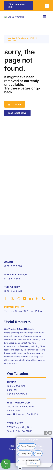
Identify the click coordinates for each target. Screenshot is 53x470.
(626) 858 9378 (13, 266)
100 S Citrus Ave (16, 385)
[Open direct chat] (46, 433)
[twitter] (12, 298)
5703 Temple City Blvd (19, 427)
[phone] (47, 6)
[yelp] (37, 298)
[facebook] (6, 298)
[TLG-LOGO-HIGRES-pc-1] (14, 16)
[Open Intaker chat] (20, 468)
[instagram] (18, 298)
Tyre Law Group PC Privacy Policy (23, 311)
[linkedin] (31, 298)
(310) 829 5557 (12, 278)
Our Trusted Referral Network (19, 329)
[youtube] (24, 298)
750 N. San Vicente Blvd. (20, 406)
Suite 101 (12, 389)
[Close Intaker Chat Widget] (50, 433)
